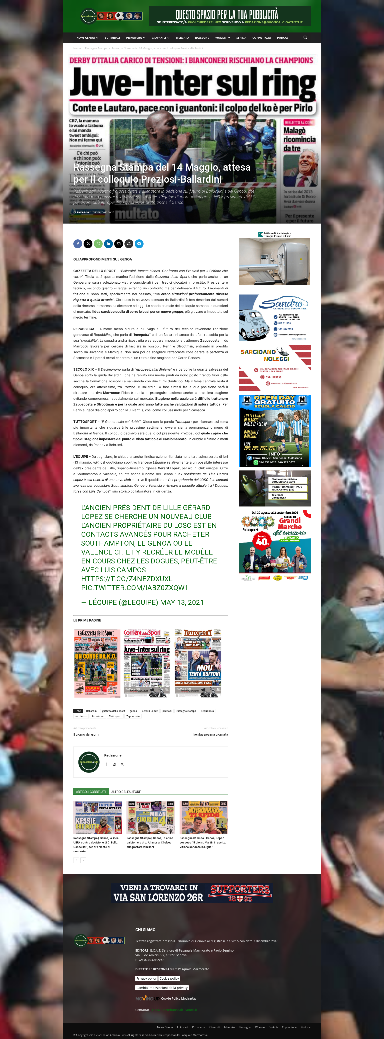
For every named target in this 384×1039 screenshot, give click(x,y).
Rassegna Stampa (96, 48)
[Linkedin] (108, 243)
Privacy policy (146, 978)
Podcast (283, 38)
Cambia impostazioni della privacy (162, 988)
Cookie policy (169, 978)
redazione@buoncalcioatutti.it (174, 1010)
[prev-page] (76, 860)
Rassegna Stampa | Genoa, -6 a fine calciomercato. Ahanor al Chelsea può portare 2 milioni (149, 842)
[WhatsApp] (98, 243)
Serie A (241, 38)
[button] (305, 38)
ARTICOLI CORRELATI (91, 792)
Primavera (134, 38)
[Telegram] (139, 243)
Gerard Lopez (150, 710)
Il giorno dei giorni (86, 734)
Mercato (182, 38)
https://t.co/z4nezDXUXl (127, 579)
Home (77, 48)
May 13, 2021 (182, 602)
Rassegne (202, 38)
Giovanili (159, 38)
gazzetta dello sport (113, 710)
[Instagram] (116, 764)
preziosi (167, 710)
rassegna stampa (186, 710)
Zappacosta (133, 716)
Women (220, 38)
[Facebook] (77, 243)
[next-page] (83, 860)
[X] (88, 243)
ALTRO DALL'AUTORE (126, 792)
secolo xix (81, 716)
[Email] (118, 243)
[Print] (128, 243)
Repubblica (207, 710)
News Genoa (85, 38)
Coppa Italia (261, 38)
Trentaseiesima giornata (210, 734)
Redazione (83, 212)
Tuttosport (115, 716)
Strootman (98, 716)
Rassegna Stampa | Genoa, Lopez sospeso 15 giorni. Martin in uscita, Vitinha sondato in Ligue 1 (203, 842)
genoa (133, 710)
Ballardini (91, 710)
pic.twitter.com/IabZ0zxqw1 (134, 587)
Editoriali (112, 38)
